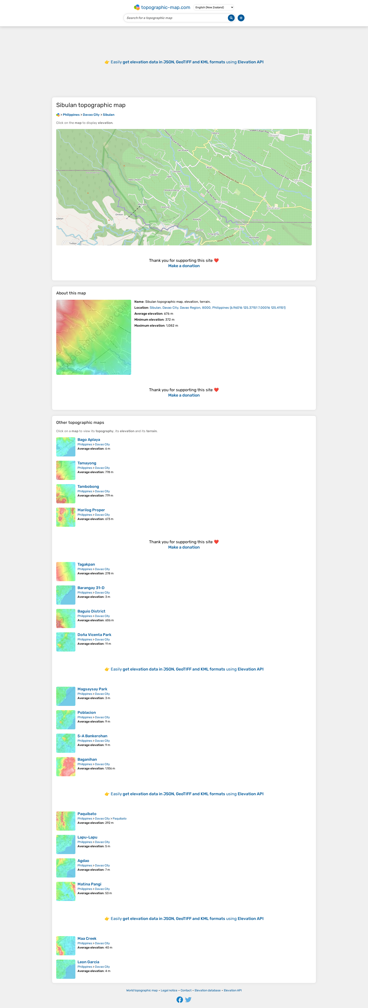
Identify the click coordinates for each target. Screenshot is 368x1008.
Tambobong (88, 486)
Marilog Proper (91, 510)
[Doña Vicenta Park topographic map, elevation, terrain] (65, 642)
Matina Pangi (89, 884)
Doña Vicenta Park (94, 634)
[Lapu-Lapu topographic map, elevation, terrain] (65, 844)
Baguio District (91, 611)
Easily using (187, 61)
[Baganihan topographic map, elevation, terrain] (65, 766)
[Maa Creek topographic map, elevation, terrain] (65, 945)
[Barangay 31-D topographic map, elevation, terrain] (65, 595)
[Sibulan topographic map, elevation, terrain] (93, 337)
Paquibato (87, 813)
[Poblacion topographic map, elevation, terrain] (65, 719)
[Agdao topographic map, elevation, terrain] (65, 868)
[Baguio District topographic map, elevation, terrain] (65, 618)
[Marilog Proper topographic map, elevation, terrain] (65, 517)
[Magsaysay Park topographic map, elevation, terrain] (65, 696)
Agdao (83, 860)
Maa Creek (87, 938)
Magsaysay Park (92, 689)
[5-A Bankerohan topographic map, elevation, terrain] (65, 743)
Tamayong (87, 463)
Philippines (85, 444)
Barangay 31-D (91, 587)
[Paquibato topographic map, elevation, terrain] (65, 821)
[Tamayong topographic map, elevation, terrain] (65, 470)
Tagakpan (86, 564)
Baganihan (87, 759)
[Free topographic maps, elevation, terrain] (58, 115)
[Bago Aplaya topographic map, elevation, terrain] (65, 446)
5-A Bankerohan (92, 736)
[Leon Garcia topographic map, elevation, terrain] (65, 969)
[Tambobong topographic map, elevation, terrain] (65, 493)
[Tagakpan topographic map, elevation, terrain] (65, 571)
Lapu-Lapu (87, 837)
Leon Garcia (88, 962)
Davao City (102, 444)
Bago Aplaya (89, 439)
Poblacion (87, 712)
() (218, 308)
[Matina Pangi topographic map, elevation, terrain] (65, 891)
